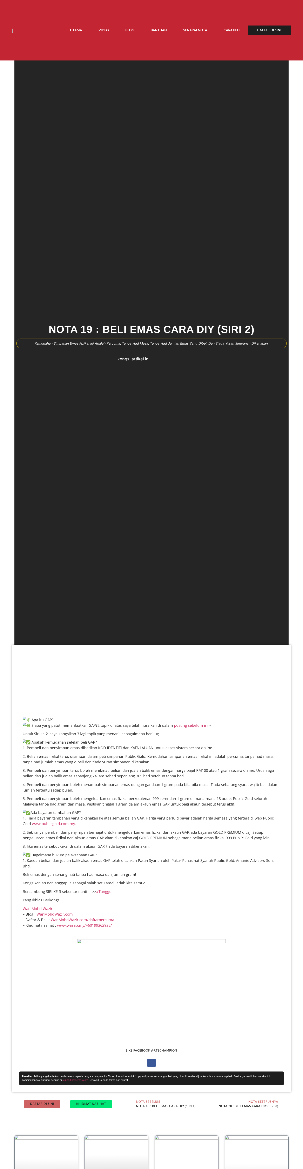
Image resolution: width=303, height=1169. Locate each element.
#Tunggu (104, 891)
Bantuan (159, 30)
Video (104, 30)
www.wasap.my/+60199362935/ (84, 925)
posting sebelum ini (191, 725)
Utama (76, 30)
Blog (129, 30)
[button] (158, 358)
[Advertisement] (142, 680)
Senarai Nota (195, 30)
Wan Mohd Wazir (37, 908)
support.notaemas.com (75, 1080)
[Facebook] (151, 1063)
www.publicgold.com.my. (54, 823)
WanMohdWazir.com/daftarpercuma (82, 919)
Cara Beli (232, 30)
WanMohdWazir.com (54, 914)
